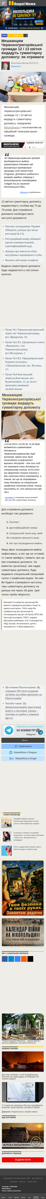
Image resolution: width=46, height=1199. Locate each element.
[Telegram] (11, 959)
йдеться (23, 192)
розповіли (9, 497)
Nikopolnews (12, 127)
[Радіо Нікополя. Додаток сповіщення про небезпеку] (23, 888)
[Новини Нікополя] (22, 3)
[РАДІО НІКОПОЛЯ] (23, 932)
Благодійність (17, 35)
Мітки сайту (32, 1182)
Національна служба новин (24, 1112)
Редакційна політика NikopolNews (16, 1178)
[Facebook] (5, 959)
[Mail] (30, 959)
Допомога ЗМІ (37, 1178)
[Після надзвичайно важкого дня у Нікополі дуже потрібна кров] (6, 851)
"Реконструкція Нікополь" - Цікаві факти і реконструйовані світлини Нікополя (21, 1042)
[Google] (17, 959)
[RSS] (24, 959)
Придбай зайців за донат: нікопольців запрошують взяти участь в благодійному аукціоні (26, 821)
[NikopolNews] (23, 730)
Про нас (22, 1182)
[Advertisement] (23, 302)
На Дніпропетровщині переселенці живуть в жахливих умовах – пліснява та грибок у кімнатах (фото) (23, 710)
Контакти (14, 1182)
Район (4, 35)
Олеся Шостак (22, 63)
